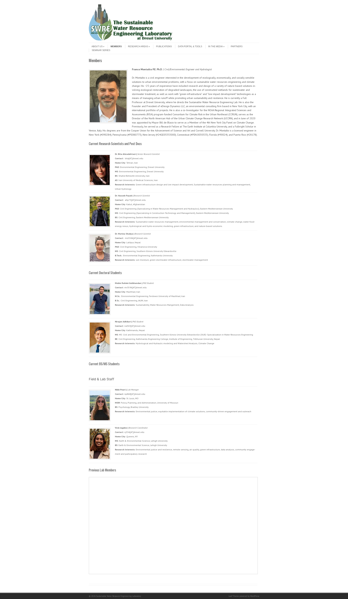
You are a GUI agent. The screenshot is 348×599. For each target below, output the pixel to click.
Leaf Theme (234, 596)
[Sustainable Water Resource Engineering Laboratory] (130, 39)
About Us (97, 46)
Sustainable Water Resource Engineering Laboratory (118, 596)
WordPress (254, 596)
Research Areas (138, 46)
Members (116, 46)
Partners (237, 46)
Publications (164, 46)
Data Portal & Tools (190, 46)
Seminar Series (101, 50)
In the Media (215, 46)
